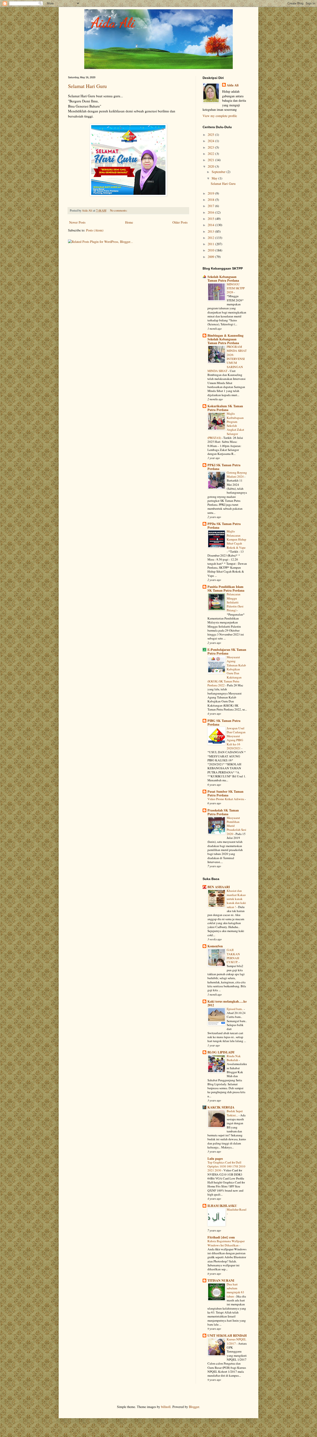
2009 (211, 256)
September (219, 171)
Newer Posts (77, 222)
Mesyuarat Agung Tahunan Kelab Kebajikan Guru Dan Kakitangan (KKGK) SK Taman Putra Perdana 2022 (226, 671)
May (215, 178)
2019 (211, 193)
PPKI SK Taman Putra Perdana (223, 467)
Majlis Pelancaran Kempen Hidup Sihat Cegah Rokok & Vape (236, 539)
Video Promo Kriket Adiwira (226, 799)
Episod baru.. (235, 1009)
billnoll (166, 1406)
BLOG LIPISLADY (221, 1052)
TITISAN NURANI (220, 1280)
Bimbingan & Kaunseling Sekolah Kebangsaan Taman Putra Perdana (225, 339)
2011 (211, 244)
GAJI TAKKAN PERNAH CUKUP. (233, 956)
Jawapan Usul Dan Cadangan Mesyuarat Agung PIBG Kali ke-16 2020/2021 (236, 738)
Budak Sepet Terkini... (235, 1113)
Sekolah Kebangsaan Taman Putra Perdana (223, 278)
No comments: (118, 210)
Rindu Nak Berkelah (234, 1058)
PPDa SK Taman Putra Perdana (224, 525)
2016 (211, 212)
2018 (211, 199)
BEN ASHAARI (218, 886)
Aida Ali (113, 22)
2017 (211, 206)
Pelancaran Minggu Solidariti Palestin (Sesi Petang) (235, 602)
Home (129, 222)
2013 (211, 231)
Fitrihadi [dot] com (221, 1237)
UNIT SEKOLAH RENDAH (227, 1335)
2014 (211, 225)
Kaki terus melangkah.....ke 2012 (227, 1003)
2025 (211, 134)
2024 (211, 141)
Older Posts (180, 222)
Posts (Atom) (95, 230)
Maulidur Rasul (236, 1209)
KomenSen (215, 946)
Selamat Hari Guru (87, 86)
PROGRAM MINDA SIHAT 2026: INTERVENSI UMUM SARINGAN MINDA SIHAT (227, 359)
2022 (211, 153)
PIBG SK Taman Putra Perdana (223, 722)
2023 (211, 147)
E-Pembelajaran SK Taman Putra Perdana (226, 651)
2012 (211, 237)
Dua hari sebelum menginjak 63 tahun (235, 1290)
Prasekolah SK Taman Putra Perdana (223, 812)
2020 (211, 166)
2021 (211, 160)
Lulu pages (215, 1158)
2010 (211, 250)
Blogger (194, 1406)
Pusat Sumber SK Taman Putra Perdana (225, 793)
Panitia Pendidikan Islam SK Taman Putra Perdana (225, 588)
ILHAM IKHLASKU (222, 1205)
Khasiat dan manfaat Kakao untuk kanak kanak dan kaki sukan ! (236, 899)
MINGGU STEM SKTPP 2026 (236, 288)
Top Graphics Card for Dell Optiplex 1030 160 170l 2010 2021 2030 (226, 1166)
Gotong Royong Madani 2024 (237, 474)
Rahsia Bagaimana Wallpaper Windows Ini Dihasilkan (226, 1243)
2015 (211, 218)
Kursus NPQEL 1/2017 (236, 1341)
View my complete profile (220, 116)
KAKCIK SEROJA (220, 1107)
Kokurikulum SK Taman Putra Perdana (225, 408)
